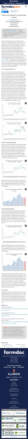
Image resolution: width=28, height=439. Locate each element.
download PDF (14, 11)
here (3, 302)
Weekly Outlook (14, 388)
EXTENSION (20, 367)
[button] (26, 6)
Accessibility (15, 377)
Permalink (5, 37)
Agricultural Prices (5, 60)
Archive (14, 382)
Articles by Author (14, 385)
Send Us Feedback (14, 362)
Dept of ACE (7, 367)
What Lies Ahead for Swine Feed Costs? (11, 31)
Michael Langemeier (14, 19)
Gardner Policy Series (14, 391)
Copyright (8, 377)
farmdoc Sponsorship (14, 407)
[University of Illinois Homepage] (14, 372)
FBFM (14, 367)
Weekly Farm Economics (14, 389)
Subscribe (14, 406)
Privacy (20, 377)
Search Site (14, 383)
